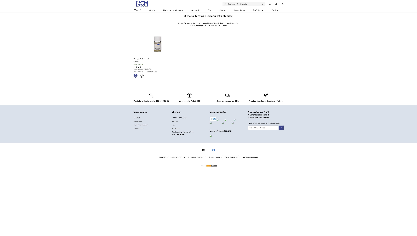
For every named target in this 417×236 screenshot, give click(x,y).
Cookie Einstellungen (250, 157)
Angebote (176, 128)
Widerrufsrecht (196, 157)
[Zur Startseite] (142, 4)
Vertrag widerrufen (230, 157)
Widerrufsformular (213, 157)
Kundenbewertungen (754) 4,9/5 (182, 133)
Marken (175, 121)
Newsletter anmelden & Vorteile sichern (264, 123)
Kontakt (137, 118)
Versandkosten (152, 71)
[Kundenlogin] (276, 4)
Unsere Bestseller (179, 118)
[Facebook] (213, 150)
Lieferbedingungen (141, 125)
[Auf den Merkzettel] (142, 76)
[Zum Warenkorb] (282, 4)
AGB (185, 157)
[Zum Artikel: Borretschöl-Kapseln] (158, 44)
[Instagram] (203, 150)
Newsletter (138, 121)
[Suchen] (225, 4)
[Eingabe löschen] (262, 4)
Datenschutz (175, 157)
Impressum (163, 157)
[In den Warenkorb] (135, 76)
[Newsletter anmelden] (281, 128)
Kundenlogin (138, 128)
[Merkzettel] (270, 4)
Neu (173, 125)
